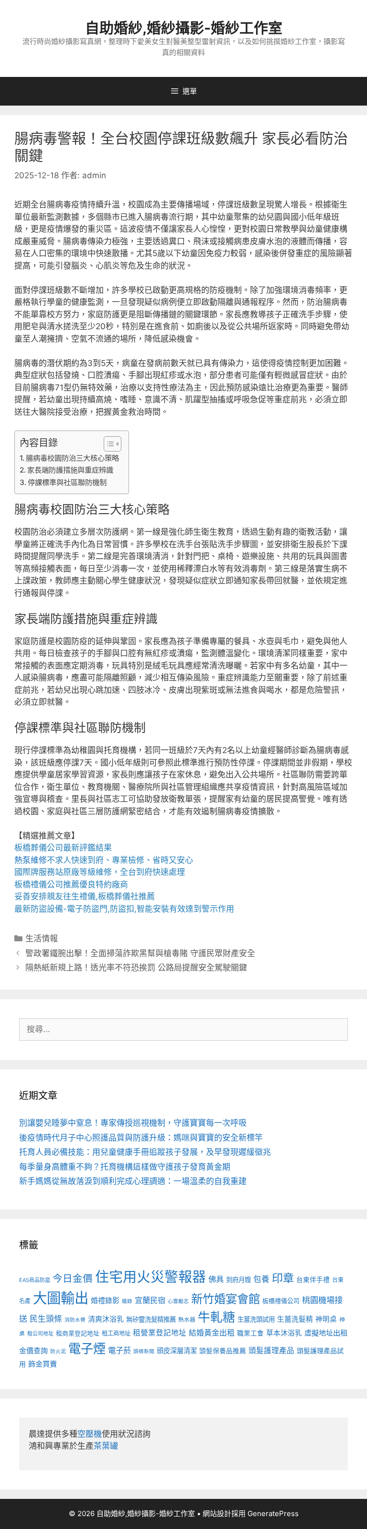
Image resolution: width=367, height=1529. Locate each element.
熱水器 (186, 1319)
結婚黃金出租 (212, 1332)
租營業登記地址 (159, 1332)
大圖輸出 (60, 1298)
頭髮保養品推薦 (222, 1351)
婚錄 (127, 1301)
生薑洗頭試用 (256, 1319)
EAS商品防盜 (34, 1280)
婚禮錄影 (105, 1300)
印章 (283, 1278)
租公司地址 (40, 1333)
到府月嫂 (238, 1279)
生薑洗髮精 (295, 1319)
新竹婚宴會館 (225, 1299)
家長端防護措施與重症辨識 (70, 469)
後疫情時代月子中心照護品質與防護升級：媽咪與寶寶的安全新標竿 (141, 1137)
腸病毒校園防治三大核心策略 (72, 458)
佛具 (216, 1279)
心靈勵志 (178, 1301)
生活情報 (41, 938)
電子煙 (87, 1348)
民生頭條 (46, 1319)
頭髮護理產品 (271, 1350)
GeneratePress (273, 1513)
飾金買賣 (42, 1363)
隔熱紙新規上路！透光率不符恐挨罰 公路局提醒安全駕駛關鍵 (136, 967)
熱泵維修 (30, 860)
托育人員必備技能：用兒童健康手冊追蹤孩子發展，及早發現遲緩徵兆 (145, 1152)
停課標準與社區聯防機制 (67, 482)
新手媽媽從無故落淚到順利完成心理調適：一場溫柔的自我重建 (133, 1181)
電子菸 (119, 1350)
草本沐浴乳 (284, 1333)
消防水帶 (75, 1320)
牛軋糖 (216, 1317)
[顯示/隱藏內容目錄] (108, 444)
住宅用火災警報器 (150, 1277)
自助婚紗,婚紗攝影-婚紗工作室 (183, 27)
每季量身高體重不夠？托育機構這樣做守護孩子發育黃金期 (124, 1167)
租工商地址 (116, 1333)
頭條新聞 (143, 1351)
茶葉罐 (106, 1446)
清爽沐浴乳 (106, 1319)
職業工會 (250, 1333)
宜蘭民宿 (150, 1300)
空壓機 (89, 1434)
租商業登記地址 (77, 1333)
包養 (261, 1279)
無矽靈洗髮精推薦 (151, 1319)
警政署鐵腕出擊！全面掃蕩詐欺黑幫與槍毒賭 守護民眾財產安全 (140, 953)
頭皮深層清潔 (177, 1350)
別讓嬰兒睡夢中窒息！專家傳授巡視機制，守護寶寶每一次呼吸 (133, 1123)
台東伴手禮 (313, 1279)
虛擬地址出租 (325, 1332)
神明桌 (326, 1319)
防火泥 (58, 1351)
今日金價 (73, 1278)
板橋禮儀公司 (281, 1300)
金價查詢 (33, 1350)
